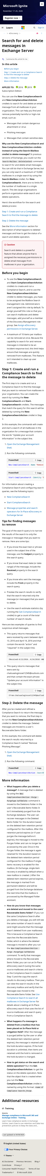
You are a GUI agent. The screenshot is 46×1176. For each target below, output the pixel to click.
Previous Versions (24, 1161)
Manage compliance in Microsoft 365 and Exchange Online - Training (20, 1116)
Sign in (41, 27)
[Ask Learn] (37, 33)
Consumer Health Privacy (13, 1169)
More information (11, 81)
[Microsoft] (23, 27)
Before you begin (11, 69)
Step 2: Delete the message (15, 78)
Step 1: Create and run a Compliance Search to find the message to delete (23, 73)
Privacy (17, 1165)
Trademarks (7, 1172)
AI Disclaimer (7, 1161)
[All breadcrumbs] (4, 33)
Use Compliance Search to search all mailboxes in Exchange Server (23, 998)
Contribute (6, 1165)
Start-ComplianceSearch (18, 502)
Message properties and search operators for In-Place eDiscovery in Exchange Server (24, 512)
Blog (36, 1161)
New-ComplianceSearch (18, 496)
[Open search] (34, 27)
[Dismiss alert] (42, 4)
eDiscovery (13, 33)
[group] (25, 465)
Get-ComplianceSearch (30, 611)
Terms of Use (34, 1169)
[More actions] (41, 33)
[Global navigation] (2, 27)
